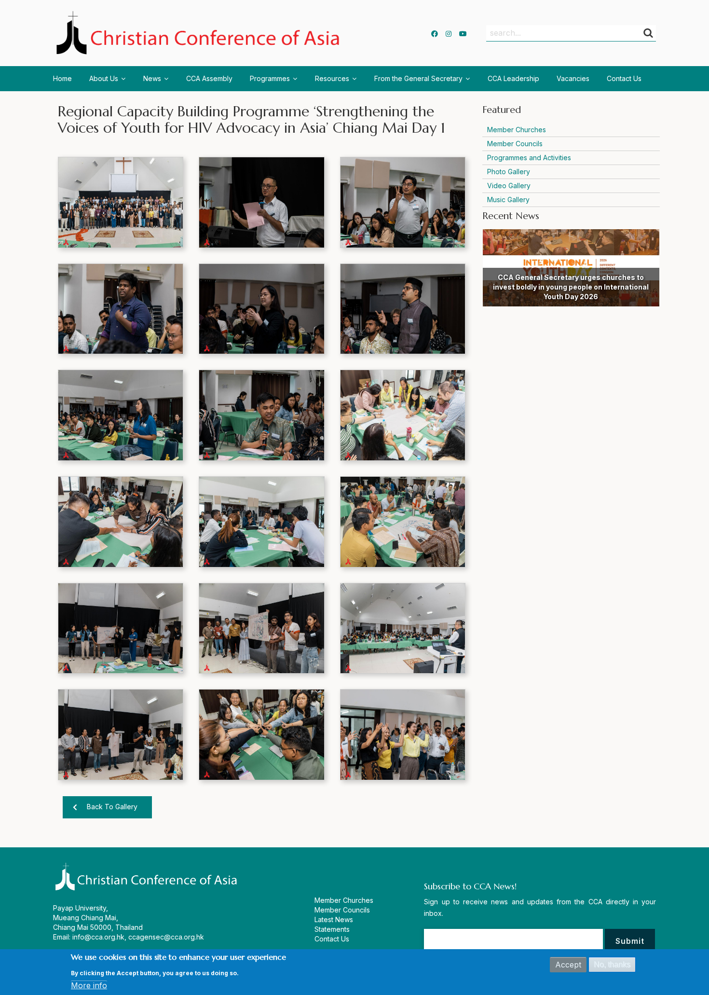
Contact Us (624, 78)
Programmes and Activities (529, 157)
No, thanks (612, 964)
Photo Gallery (508, 171)
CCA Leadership (513, 78)
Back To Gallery (112, 806)
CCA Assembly (209, 78)
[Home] (199, 33)
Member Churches (516, 129)
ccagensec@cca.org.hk (166, 937)
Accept (568, 964)
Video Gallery (509, 185)
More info (89, 985)
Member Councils (515, 143)
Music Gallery (508, 199)
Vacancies (573, 78)
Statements (332, 929)
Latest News (333, 919)
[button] (120, 202)
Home (62, 78)
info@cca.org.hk (98, 937)
